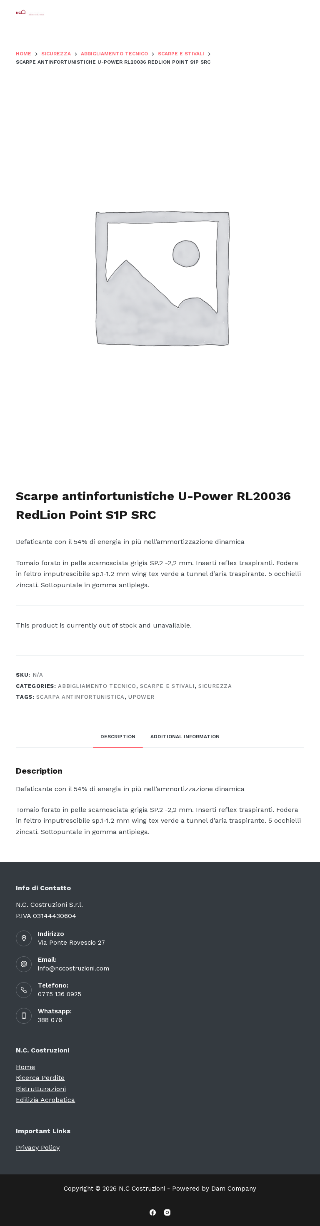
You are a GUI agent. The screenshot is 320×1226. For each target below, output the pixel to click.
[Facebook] (153, 1212)
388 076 (50, 1020)
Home (25, 1067)
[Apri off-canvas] (300, 12)
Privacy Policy (38, 1148)
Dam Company (233, 1188)
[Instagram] (167, 1212)
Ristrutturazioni (41, 1089)
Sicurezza (215, 686)
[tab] (118, 737)
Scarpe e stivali (167, 686)
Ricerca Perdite (40, 1078)
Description (117, 737)
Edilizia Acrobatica (45, 1100)
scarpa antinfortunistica (80, 697)
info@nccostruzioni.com (73, 968)
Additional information (185, 737)
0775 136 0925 (59, 994)
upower (141, 697)
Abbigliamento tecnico (97, 686)
